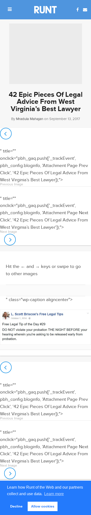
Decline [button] (16, 506)
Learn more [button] (54, 494)
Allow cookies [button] (42, 506)
